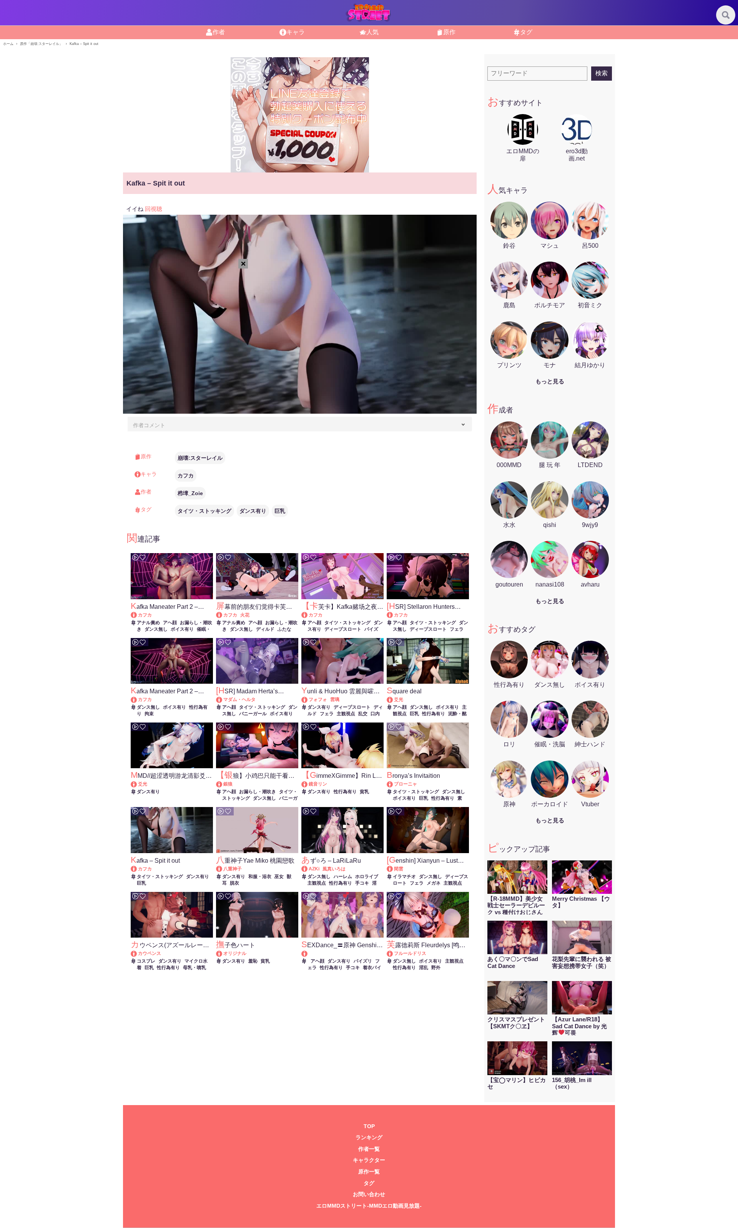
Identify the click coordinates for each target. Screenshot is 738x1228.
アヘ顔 (170, 622)
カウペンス (149, 953)
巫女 (279, 876)
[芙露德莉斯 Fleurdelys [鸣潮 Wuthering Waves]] (393, 953)
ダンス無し (156, 629)
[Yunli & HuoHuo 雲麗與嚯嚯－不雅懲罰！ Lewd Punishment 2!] (308, 699)
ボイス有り (182, 629)
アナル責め (148, 622)
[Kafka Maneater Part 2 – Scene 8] (137, 615)
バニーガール (253, 713)
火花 (244, 615)
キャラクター (369, 1160)
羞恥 (253, 961)
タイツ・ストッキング (204, 511)
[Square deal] (393, 699)
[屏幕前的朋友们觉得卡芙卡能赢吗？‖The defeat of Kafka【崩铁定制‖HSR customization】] (222, 615)
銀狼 (228, 784)
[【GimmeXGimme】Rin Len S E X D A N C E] (308, 784)
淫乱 (423, 967)
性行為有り (433, 713)
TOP (369, 1126)
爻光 (398, 699)
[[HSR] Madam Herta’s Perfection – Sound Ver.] (222, 699)
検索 (601, 73)
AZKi (314, 869)
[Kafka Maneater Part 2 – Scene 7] (137, 699)
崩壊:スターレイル (200, 458)
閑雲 (398, 869)
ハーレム (343, 876)
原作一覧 (369, 1172)
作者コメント (149, 425)
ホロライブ (366, 876)
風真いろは (334, 869)
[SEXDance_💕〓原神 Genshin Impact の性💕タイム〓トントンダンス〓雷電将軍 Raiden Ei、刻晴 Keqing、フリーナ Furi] (342, 953)
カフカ (186, 475)
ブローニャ (405, 784)
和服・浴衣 (259, 876)
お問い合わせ (369, 1194)
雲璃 (334, 699)
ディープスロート (342, 629)
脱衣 (234, 883)
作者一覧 (369, 1149)
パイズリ (363, 961)
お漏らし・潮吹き (257, 791)
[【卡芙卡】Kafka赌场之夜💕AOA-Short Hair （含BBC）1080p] (308, 615)
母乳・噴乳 (194, 967)
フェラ (457, 629)
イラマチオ (404, 876)
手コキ (362, 883)
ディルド (265, 629)
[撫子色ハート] (222, 953)
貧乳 (364, 791)
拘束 (149, 713)
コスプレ (146, 961)
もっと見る (549, 381)
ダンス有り (252, 511)
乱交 (362, 713)
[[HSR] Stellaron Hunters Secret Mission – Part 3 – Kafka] (393, 615)
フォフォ (318, 699)
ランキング (369, 1137)
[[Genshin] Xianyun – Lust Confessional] (393, 869)
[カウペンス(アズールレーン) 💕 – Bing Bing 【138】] (137, 953)
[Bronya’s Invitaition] (393, 784)
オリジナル (234, 953)
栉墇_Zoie (190, 493)
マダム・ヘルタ (239, 699)
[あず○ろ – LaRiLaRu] (308, 869)
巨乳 (279, 511)
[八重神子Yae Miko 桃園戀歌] (222, 869)
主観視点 (346, 713)
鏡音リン (318, 784)
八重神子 (232, 869)
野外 (435, 967)
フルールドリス (410, 953)
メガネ (433, 883)
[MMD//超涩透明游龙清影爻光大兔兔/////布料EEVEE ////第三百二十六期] (137, 784)
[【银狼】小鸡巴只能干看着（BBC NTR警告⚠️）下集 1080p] (222, 784)
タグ (369, 1183)
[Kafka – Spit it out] (137, 869)
